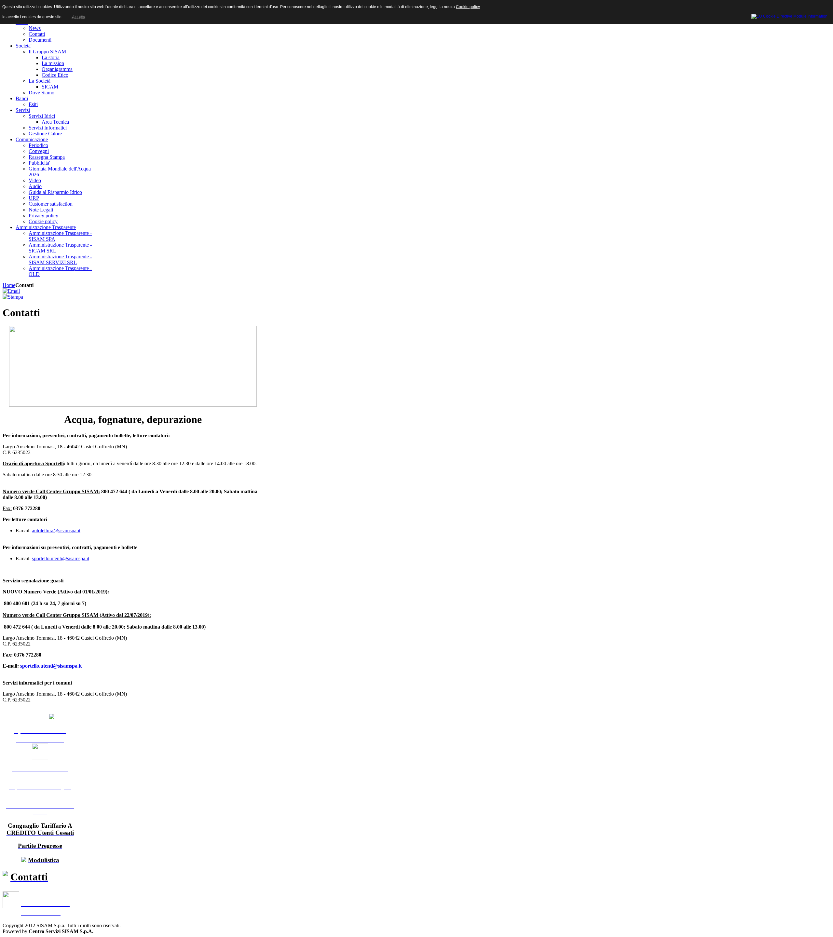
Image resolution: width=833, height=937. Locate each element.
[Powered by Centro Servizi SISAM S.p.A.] (789, 15)
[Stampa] (13, 297)
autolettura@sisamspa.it (56, 530)
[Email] (11, 291)
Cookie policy (468, 7)
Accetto (78, 17)
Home (9, 285)
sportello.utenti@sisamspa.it (60, 558)
